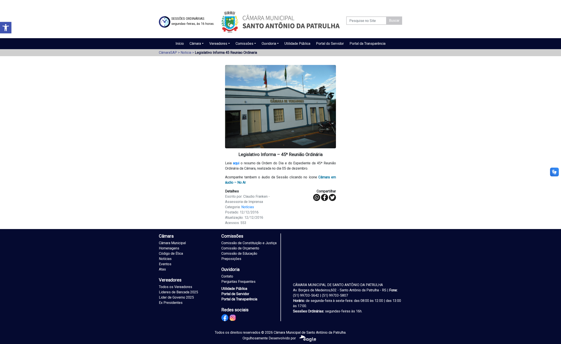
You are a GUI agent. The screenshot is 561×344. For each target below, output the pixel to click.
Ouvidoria (269, 43)
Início (180, 43)
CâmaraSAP (168, 52)
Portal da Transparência (367, 43)
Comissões (244, 43)
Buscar (394, 20)
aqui (236, 163)
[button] (5, 27)
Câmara (195, 43)
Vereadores (218, 43)
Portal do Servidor (330, 43)
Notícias (247, 207)
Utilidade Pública (297, 43)
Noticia (186, 52)
